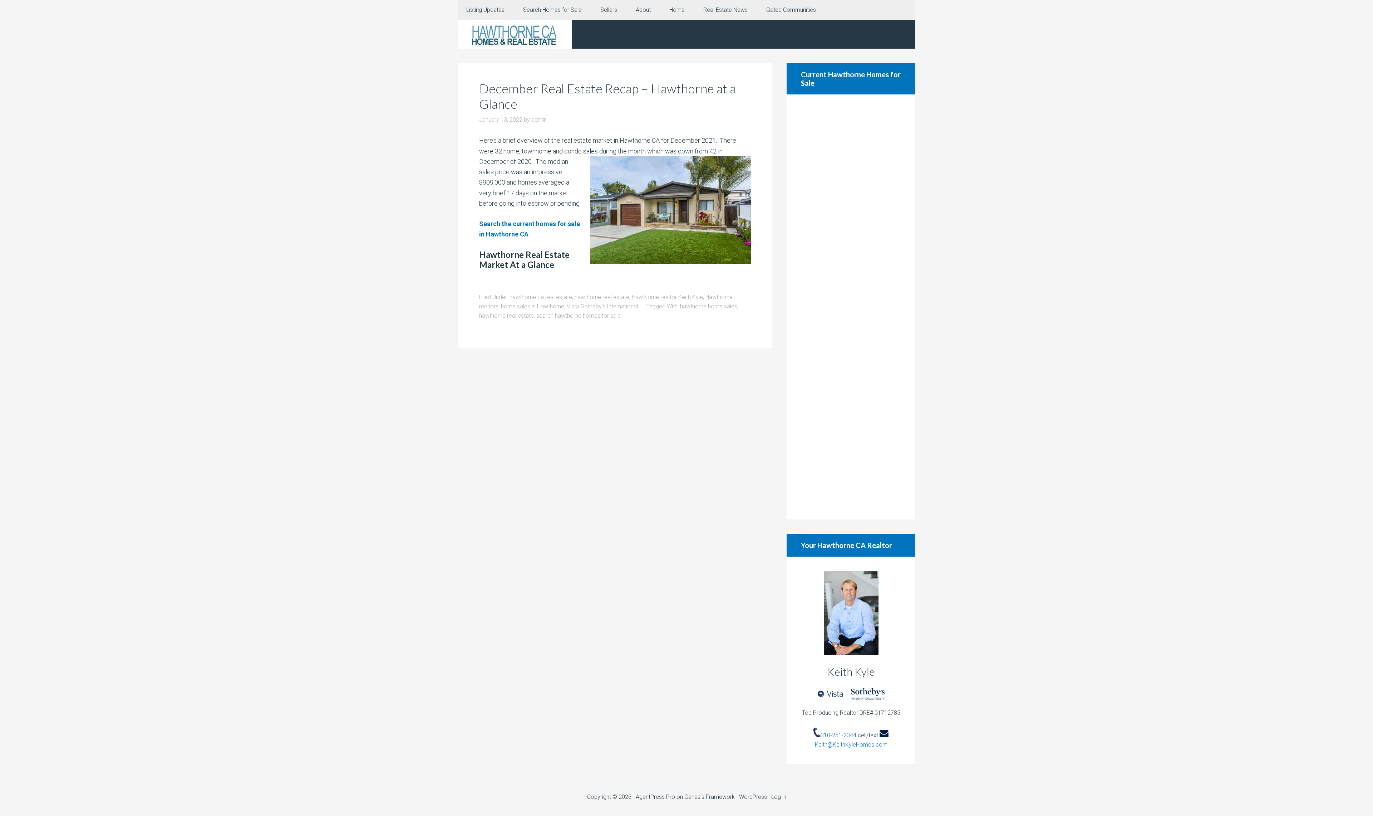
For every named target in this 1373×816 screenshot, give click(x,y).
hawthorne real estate (602, 297)
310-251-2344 (838, 735)
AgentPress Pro (655, 796)
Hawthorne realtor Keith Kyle (667, 297)
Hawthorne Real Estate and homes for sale (515, 34)
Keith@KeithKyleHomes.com (851, 744)
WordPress (753, 796)
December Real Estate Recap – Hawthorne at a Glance (607, 96)
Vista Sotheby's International (602, 306)
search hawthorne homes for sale (578, 315)
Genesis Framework (709, 796)
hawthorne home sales (708, 306)
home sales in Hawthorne (532, 306)
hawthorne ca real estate (541, 297)
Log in (778, 796)
